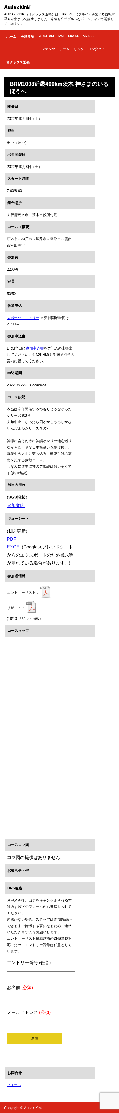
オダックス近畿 (18, 62)
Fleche (73, 36)
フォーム (14, 1085)
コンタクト (96, 49)
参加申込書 (35, 348)
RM (61, 36)
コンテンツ (46, 49)
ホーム (11, 36)
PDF (11, 539)
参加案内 (16, 505)
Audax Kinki (17, 7)
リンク (79, 49)
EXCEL (14, 547)
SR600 (88, 36)
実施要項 (27, 36)
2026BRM (46, 36)
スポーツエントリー (23, 318)
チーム (64, 49)
